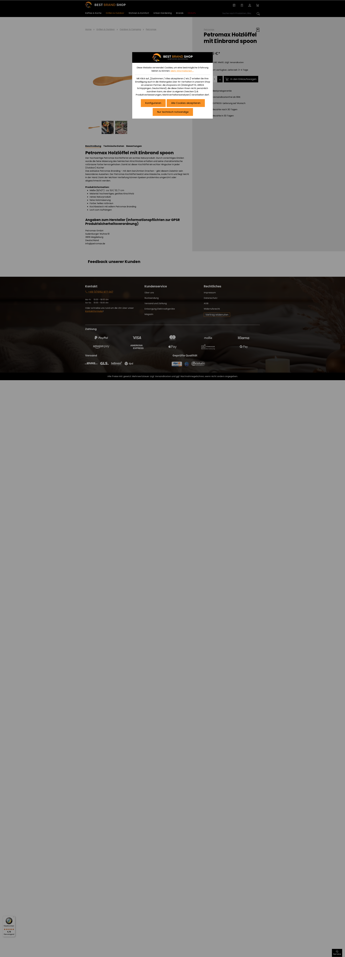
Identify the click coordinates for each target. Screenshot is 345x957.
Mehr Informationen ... (182, 70)
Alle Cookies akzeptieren (185, 103)
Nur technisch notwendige (173, 112)
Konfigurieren (153, 103)
